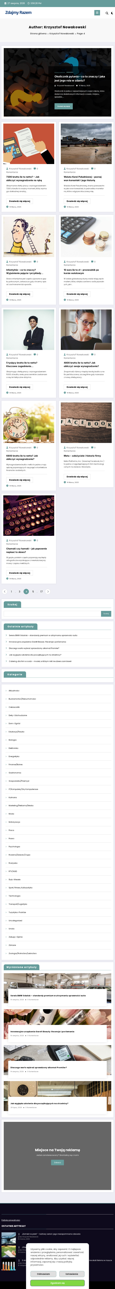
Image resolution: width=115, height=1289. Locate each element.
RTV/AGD (13, 871)
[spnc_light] (112, 13)
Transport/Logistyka (18, 904)
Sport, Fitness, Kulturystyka (20, 887)
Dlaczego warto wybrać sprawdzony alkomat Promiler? (34, 648)
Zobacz (57, 1162)
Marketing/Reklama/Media (21, 805)
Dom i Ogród (14, 723)
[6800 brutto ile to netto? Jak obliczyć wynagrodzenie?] (28, 422)
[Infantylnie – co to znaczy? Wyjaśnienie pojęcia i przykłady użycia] (28, 236)
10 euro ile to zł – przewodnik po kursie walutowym (81, 271)
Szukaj (12, 604)
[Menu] (97, 12)
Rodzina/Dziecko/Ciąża (19, 855)
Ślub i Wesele (14, 879)
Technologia (14, 896)
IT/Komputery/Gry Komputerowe (23, 789)
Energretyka (14, 756)
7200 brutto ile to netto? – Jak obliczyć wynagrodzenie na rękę (24, 178)
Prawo (11, 838)
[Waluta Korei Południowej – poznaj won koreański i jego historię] (86, 143)
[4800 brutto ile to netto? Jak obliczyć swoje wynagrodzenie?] (86, 329)
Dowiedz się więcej (64, 106)
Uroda (11, 928)
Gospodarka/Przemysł (19, 781)
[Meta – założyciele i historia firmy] (86, 422)
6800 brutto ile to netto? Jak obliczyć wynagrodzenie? (22, 457)
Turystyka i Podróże (17, 912)
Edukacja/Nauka (60, 72)
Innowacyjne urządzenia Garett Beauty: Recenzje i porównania (37, 642)
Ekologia (12, 740)
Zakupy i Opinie (15, 937)
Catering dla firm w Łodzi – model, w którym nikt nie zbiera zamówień (40, 661)
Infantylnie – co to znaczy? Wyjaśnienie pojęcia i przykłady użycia (23, 271)
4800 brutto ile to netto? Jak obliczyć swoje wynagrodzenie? (81, 364)
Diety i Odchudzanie (18, 715)
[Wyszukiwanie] (107, 13)
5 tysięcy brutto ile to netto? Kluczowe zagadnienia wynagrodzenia (21, 364)
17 (41, 591)
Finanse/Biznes (16, 764)
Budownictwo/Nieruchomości (22, 699)
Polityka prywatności (10, 1220)
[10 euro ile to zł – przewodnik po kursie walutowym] (86, 236)
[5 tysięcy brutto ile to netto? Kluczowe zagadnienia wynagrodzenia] (28, 329)
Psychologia (14, 846)
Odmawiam (43, 1274)
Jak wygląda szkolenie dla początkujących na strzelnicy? (35, 655)
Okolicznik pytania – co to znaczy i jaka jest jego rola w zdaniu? (80, 78)
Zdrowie (12, 945)
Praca (11, 830)
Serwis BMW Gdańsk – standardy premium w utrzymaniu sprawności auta (43, 635)
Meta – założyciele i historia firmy (82, 455)
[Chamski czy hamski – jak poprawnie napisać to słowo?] (28, 515)
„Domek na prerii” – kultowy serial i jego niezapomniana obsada (51, 1234)
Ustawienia (72, 1274)
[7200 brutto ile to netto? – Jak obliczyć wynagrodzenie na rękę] (28, 143)
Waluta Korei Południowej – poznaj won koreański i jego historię (83, 178)
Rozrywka (13, 863)
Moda (11, 813)
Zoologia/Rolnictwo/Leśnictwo (23, 953)
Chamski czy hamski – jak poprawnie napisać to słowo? (26, 550)
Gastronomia (15, 772)
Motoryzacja (14, 822)
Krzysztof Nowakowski (65, 86)
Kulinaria (13, 797)
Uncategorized (15, 920)
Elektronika (13, 748)
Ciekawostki (14, 707)
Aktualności (14, 690)
